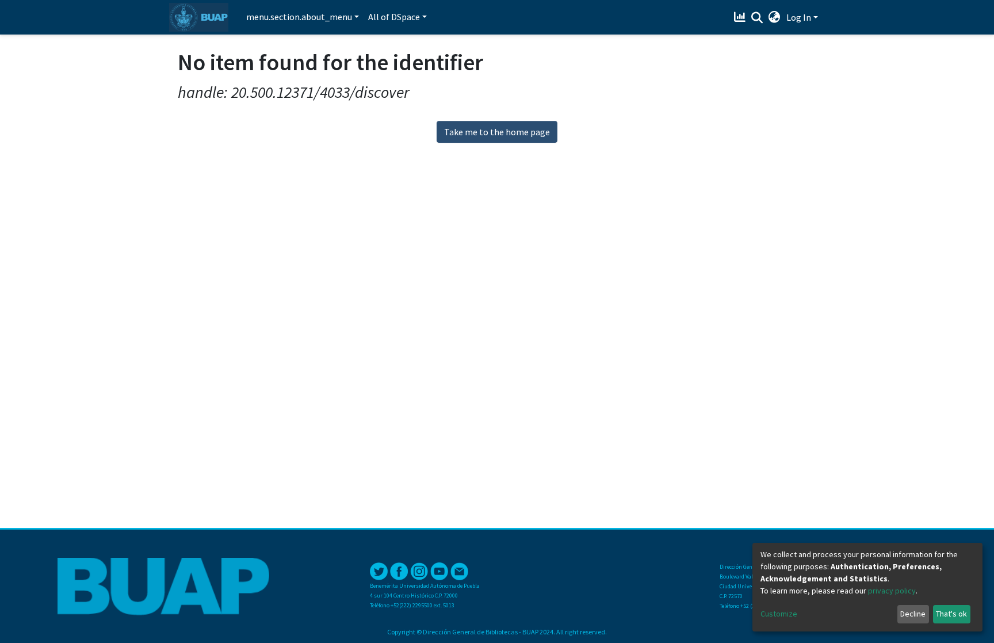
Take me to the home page (497, 132)
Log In (798, 17)
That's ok (951, 613)
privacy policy (892, 590)
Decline (913, 613)
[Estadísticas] (741, 17)
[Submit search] (757, 17)
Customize (778, 613)
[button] (774, 17)
